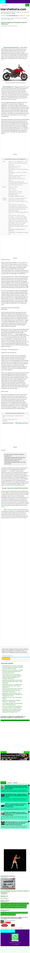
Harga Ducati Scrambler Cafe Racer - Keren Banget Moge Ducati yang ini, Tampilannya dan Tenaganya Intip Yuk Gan (12, 694)
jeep (2, 905)
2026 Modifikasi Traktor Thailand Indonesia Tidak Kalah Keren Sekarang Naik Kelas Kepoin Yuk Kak (16, 795)
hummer (24, 907)
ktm (13, 907)
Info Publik (3, 912)
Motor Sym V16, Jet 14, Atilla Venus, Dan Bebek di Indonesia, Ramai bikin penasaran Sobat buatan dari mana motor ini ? (12, 671)
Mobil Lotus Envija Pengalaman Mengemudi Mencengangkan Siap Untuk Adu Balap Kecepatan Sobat (15, 805)
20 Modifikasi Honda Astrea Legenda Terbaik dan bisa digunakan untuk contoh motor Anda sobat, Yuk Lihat (16, 787)
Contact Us (18, 927)
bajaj (20, 907)
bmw (2, 903)
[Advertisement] (15, 37)
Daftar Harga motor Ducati (21, 423)
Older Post (27, 752)
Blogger (17, 944)
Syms (17, 907)
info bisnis (10, 912)
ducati (11, 25)
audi (10, 905)
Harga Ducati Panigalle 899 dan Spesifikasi (17, 488)
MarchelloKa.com (13, 9)
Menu (3, 1)
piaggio (14, 905)
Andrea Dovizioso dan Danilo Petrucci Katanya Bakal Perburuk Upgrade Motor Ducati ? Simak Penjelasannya (12, 681)
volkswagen (21, 903)
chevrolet (6, 903)
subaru (26, 903)
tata (25, 905)
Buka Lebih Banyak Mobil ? (8, 931)
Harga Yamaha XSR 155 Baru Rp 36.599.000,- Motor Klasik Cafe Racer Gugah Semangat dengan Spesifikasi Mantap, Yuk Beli (12, 711)
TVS (22, 905)
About (2, 928)
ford (16, 903)
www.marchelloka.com (8, 86)
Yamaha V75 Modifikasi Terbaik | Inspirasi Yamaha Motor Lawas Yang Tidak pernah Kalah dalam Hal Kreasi (16, 814)
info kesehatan (11, 914)
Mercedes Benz (8, 907)
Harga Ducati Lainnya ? (8, 423)
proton (5, 905)
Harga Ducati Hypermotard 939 (11, 47)
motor (15, 25)
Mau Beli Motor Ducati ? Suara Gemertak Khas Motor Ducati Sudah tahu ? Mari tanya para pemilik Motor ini (12, 686)
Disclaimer (20, 928)
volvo (2, 907)
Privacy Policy (14, 928)
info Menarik (4, 914)
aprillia (12, 903)
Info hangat (24, 912)
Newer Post (3, 752)
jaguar (18, 905)
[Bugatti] (5, 926)
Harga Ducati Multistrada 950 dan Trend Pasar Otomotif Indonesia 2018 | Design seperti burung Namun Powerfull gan (12, 690)
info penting (17, 912)
